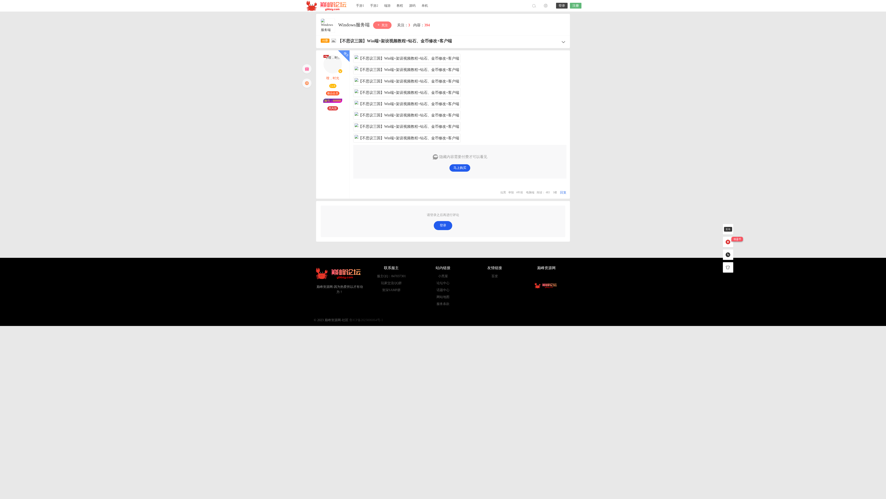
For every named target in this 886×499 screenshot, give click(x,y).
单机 (425, 5)
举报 (511, 192)
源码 (412, 5)
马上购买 (459, 168)
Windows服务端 (354, 24)
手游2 (374, 5)
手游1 (360, 5)
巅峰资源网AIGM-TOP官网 (328, 6)
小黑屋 (443, 276)
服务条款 (443, 304)
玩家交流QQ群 (391, 283)
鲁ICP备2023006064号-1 (366, 320)
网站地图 (443, 297)
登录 (562, 5)
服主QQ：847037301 (391, 276)
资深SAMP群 (391, 290)
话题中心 (443, 290)
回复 (563, 192)
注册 (575, 5)
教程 (400, 5)
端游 (387, 5)
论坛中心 (443, 283)
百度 (494, 276)
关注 (384, 25)
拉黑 (503, 192)
